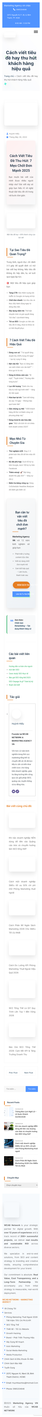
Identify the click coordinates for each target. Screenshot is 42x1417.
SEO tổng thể (12, 1325)
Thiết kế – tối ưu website (17, 1329)
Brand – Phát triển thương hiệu (20, 1337)
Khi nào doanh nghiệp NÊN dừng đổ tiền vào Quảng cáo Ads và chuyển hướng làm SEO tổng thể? (26, 1130)
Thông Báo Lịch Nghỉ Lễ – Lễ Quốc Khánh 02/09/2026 (25, 1114)
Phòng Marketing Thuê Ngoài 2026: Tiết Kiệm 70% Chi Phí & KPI (22, 1319)
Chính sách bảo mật (13, 1363)
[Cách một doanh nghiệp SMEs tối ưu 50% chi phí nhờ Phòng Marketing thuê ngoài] (8, 1143)
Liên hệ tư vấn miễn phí (23, 594)
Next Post (28, 1072)
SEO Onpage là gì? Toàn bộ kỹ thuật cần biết (21, 683)
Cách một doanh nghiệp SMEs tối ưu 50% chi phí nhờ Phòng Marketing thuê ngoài (26, 1147)
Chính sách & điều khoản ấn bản (18, 1359)
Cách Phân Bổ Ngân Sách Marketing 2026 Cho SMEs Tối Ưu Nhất (26, 1163)
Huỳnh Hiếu (14, 134)
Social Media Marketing (16, 1350)
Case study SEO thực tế (18, 673)
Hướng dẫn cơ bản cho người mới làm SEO (20, 668)
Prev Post (13, 1072)
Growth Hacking (13, 1333)
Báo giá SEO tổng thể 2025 (20, 677)
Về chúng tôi (10, 1308)
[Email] (13, 791)
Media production (14, 1355)
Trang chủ (9, 76)
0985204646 (21, 9)
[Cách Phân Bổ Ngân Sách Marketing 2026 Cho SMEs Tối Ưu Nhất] (8, 1161)
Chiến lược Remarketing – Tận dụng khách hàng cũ (23, 626)
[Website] (17, 791)
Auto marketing (13, 1346)
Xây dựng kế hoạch (15, 1342)
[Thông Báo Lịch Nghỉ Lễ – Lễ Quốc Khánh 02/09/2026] (8, 1112)
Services (8, 1313)
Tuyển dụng (9, 1367)
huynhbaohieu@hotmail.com (25, 1383)
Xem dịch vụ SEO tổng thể (23, 585)
